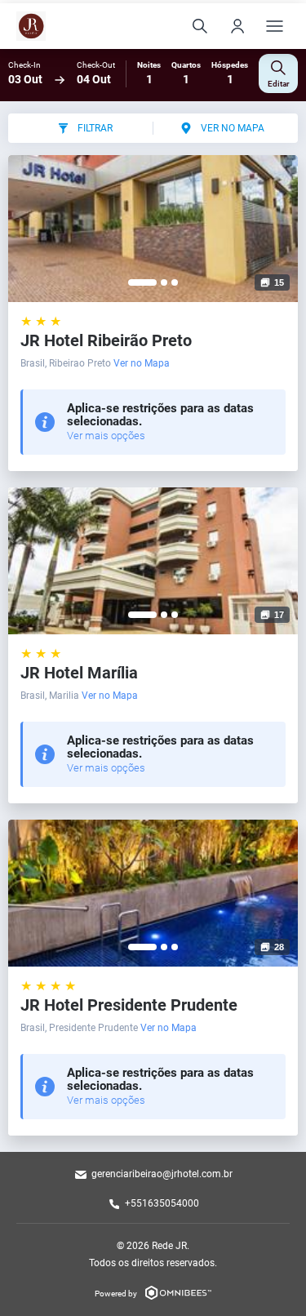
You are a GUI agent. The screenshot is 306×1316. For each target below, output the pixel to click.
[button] (142, 282)
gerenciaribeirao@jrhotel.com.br (162, 1174)
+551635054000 (162, 1203)
